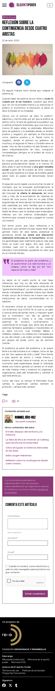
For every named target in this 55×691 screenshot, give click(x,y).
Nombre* (12, 538)
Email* (11, 552)
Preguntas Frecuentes (13, 673)
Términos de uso (10, 670)
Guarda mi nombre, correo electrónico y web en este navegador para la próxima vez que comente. (27, 569)
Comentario (14, 516)
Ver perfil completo (25, 421)
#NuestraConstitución (13, 659)
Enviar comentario (35, 593)
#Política (9, 17)
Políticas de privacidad (33, 670)
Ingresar (50, 5)
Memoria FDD (18, 662)
